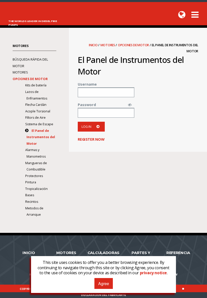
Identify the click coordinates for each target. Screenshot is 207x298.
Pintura (30, 182)
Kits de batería (35, 85)
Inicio (93, 45)
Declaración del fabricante (103, 295)
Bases (29, 195)
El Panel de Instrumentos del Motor (41, 137)
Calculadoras (103, 253)
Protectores (34, 176)
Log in (86, 127)
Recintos (31, 202)
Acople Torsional (37, 111)
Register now (91, 139)
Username (87, 84)
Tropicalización (36, 189)
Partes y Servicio (141, 255)
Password (87, 104)
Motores (108, 45)
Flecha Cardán (35, 105)
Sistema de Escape (39, 124)
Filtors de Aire (35, 117)
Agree (103, 283)
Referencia (178, 253)
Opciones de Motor (134, 45)
